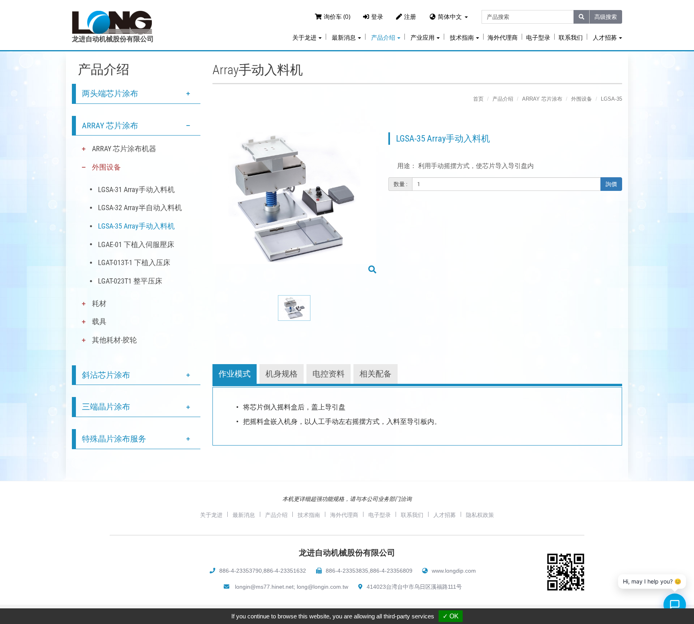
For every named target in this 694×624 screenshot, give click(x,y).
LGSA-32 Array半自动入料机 (140, 207)
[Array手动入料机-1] (294, 204)
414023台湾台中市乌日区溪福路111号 (414, 586)
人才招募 (444, 515)
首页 (478, 99)
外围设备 (106, 167)
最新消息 (244, 515)
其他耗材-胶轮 (114, 340)
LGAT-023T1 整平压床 (130, 281)
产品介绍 (502, 99)
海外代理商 (503, 37)
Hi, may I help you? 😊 (652, 581)
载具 (99, 321)
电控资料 (328, 374)
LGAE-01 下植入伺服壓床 (136, 244)
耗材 (99, 303)
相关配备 (375, 374)
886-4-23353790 (240, 570)
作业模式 (234, 374)
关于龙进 (211, 515)
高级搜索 (605, 16)
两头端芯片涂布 (110, 93)
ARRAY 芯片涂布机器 (124, 148)
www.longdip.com (454, 570)
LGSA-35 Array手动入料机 (136, 226)
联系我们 (571, 37)
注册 (410, 16)
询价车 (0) (337, 16)
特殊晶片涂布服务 (114, 439)
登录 (377, 16)
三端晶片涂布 (106, 406)
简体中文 (450, 16)
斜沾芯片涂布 (106, 375)
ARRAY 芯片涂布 (110, 125)
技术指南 (309, 515)
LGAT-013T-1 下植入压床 (134, 262)
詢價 (611, 184)
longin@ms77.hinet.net (264, 586)
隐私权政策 (480, 515)
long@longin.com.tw (322, 586)
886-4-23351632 (284, 570)
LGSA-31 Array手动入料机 (136, 189)
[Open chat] (674, 605)
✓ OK (451, 616)
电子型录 (538, 37)
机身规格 (281, 374)
